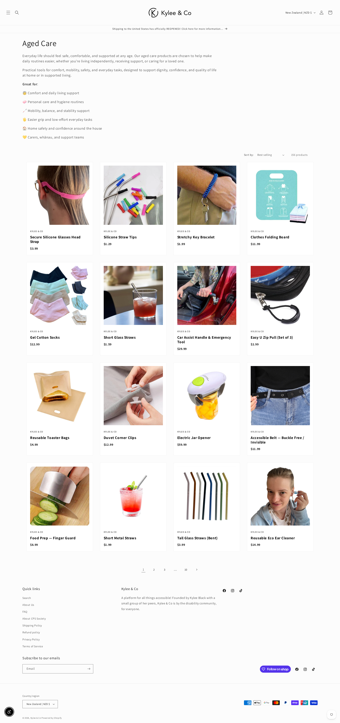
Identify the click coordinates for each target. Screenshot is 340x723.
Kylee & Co (35, 718)
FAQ (24, 611)
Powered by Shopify (52, 718)
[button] (8, 12)
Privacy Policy (31, 639)
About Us (28, 605)
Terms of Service (32, 646)
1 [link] (143, 569)
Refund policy (31, 632)
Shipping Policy (32, 625)
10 (186, 569)
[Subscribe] (88, 668)
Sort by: (248, 155)
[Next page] (196, 569)
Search (26, 598)
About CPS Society (34, 618)
